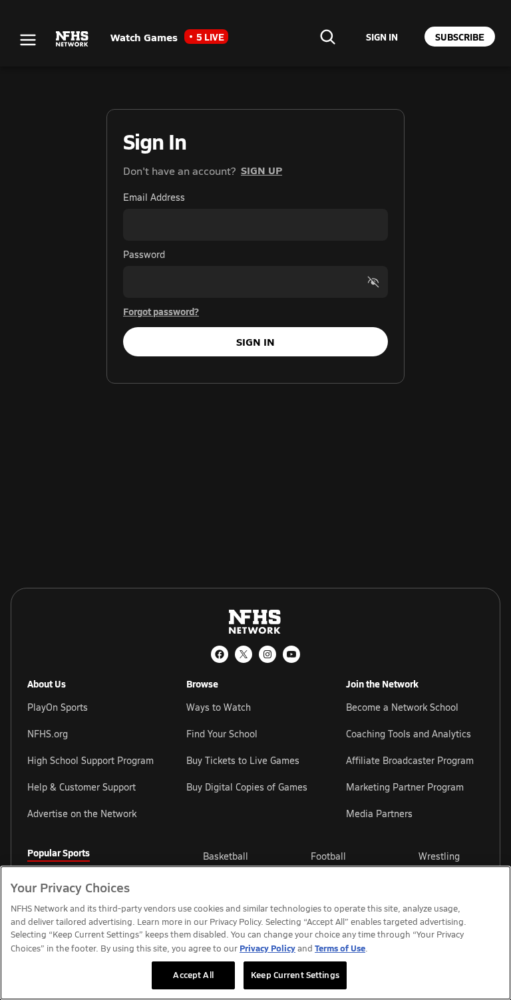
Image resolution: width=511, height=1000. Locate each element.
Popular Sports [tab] (58, 852)
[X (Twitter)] (243, 654)
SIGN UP (261, 170)
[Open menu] (28, 40)
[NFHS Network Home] (72, 39)
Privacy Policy (267, 947)
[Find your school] (327, 37)
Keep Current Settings (295, 975)
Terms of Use (340, 947)
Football (328, 856)
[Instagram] (267, 654)
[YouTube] (291, 654)
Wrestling (439, 856)
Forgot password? (161, 311)
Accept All (193, 975)
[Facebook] (219, 654)
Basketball (225, 856)
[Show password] (373, 282)
